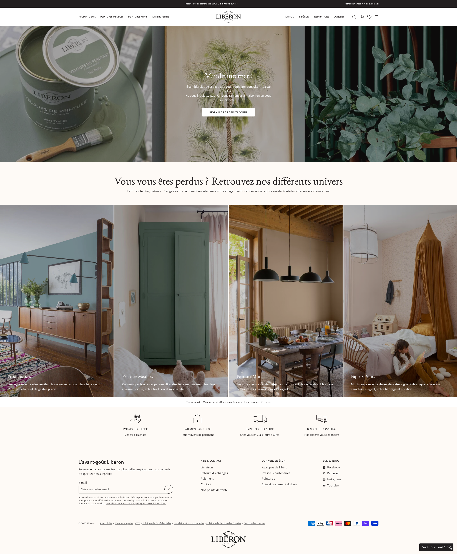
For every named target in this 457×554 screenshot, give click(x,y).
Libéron (91, 523)
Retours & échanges (214, 473)
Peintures (268, 479)
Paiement (207, 479)
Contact (206, 484)
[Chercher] (354, 17)
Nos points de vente (214, 490)
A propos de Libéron (275, 467)
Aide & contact (371, 3)
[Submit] (168, 489)
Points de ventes (353, 3)
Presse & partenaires (276, 473)
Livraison (207, 467)
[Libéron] (228, 17)
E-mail (83, 483)
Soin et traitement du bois (279, 484)
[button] (376, 17)
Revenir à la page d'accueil (228, 112)
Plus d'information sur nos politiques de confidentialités (136, 503)
